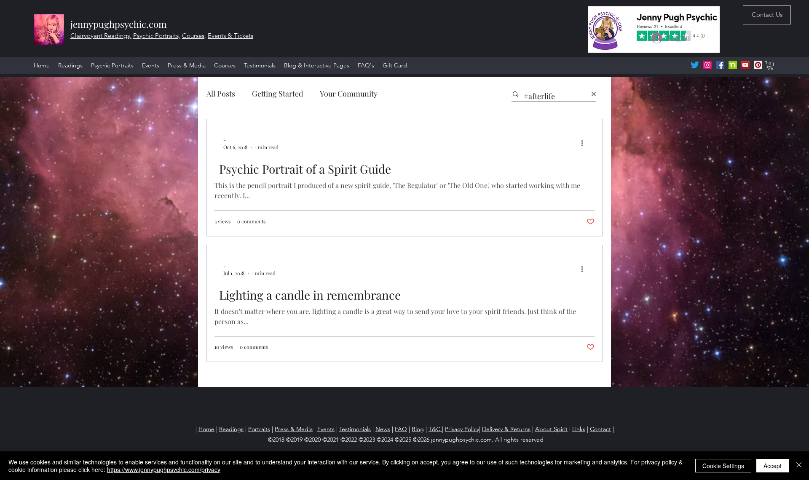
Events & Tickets (230, 36)
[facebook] (720, 65)
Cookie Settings (723, 465)
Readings (231, 429)
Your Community (349, 93)
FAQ (401, 429)
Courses (193, 36)
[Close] (799, 465)
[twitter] (695, 65)
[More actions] (585, 143)
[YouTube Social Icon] (745, 65)
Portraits (259, 429)
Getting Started (277, 93)
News (382, 429)
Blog (418, 429)
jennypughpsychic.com (118, 24)
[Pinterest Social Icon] (758, 65)
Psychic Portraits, (156, 36)
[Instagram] (707, 65)
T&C (435, 429)
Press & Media (294, 429)
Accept (772, 465)
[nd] (733, 65)
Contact (600, 429)
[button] (770, 65)
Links (578, 429)
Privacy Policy (462, 429)
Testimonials (355, 429)
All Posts (220, 93)
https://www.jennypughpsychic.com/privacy (163, 469)
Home (206, 429)
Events (326, 429)
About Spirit (551, 429)
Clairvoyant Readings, (100, 36)
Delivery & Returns (506, 429)
